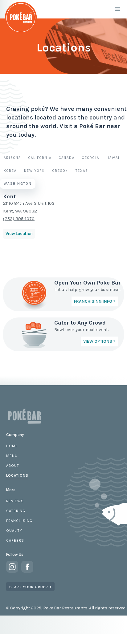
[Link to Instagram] (12, 567)
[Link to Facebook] (27, 567)
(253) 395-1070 (19, 218)
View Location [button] (19, 233)
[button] (118, 9)
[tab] (12, 158)
